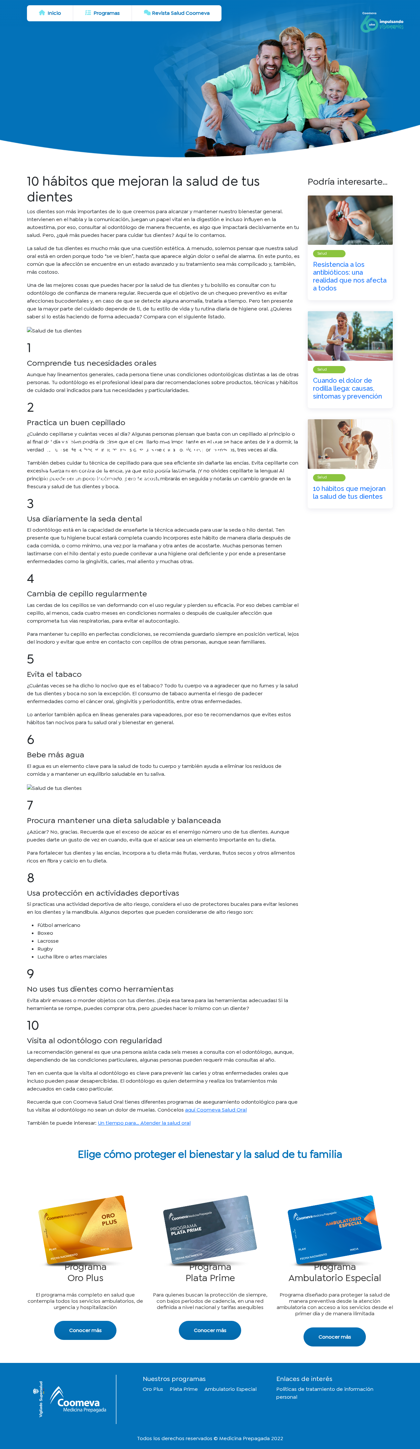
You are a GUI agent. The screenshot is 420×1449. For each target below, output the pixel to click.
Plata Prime (184, 1389)
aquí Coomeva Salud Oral (216, 1109)
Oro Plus (153, 1389)
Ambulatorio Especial (230, 1389)
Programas (106, 13)
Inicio (53, 13)
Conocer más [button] (85, 1330)
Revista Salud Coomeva (181, 13)
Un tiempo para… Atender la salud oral (144, 1122)
